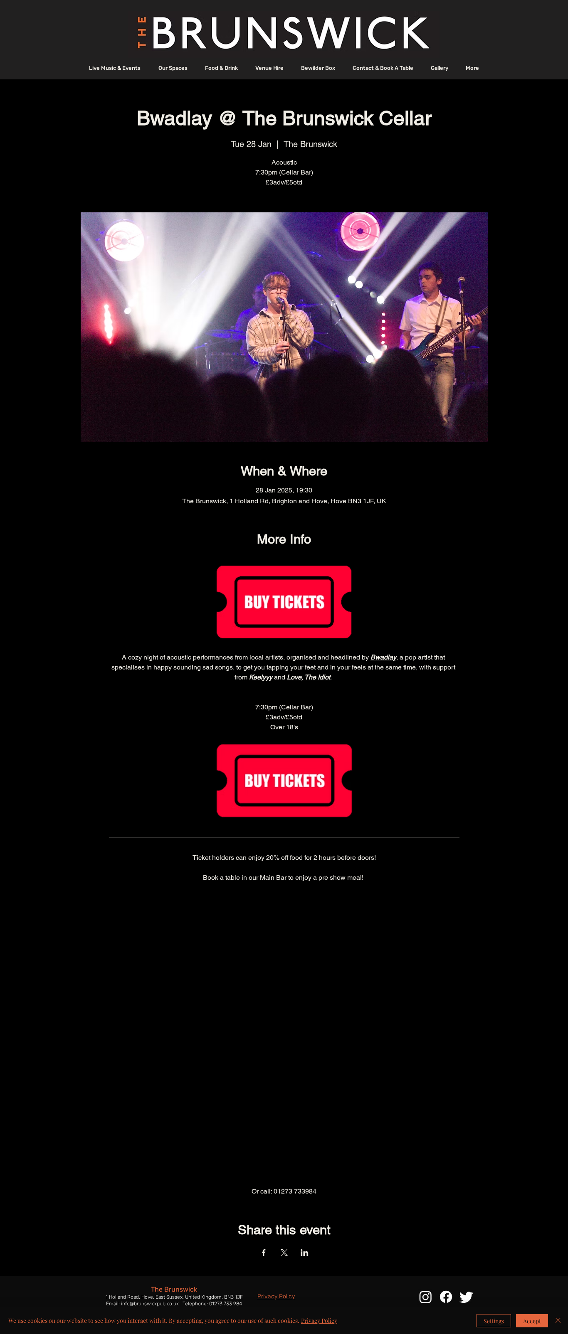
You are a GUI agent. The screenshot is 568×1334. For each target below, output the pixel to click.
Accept (532, 1321)
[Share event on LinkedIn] (305, 1252)
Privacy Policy (319, 1320)
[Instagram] (425, 1297)
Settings (494, 1321)
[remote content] (284, 1035)
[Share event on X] (284, 1252)
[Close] (558, 1320)
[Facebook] (446, 1297)
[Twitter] (466, 1297)
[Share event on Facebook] (264, 1252)
